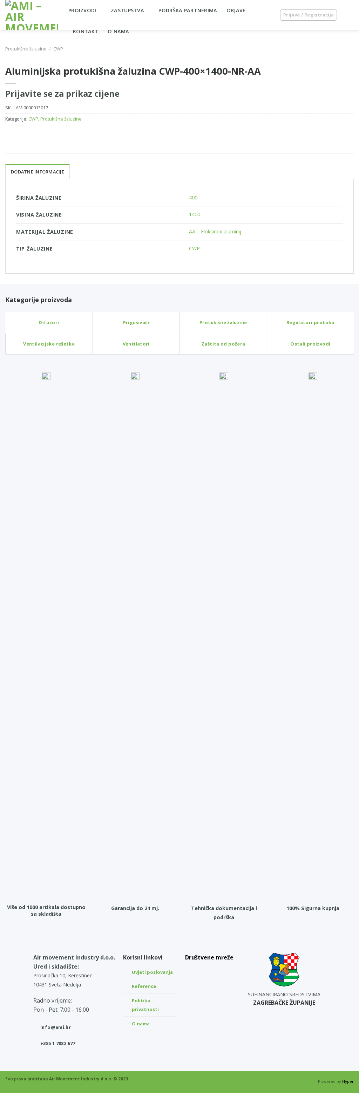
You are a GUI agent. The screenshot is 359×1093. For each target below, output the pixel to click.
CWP (58, 49)
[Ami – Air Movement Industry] (31, 15)
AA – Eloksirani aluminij (215, 231)
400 (193, 197)
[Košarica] (350, 15)
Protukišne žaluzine (26, 49)
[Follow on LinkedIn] (209, 970)
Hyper (348, 1081)
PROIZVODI (82, 10)
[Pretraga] (267, 15)
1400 (194, 214)
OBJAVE (236, 10)
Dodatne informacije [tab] (37, 172)
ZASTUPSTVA (127, 10)
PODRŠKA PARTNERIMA (187, 10)
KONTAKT (86, 31)
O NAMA (118, 31)
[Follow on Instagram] (209, 987)
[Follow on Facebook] (209, 1003)
